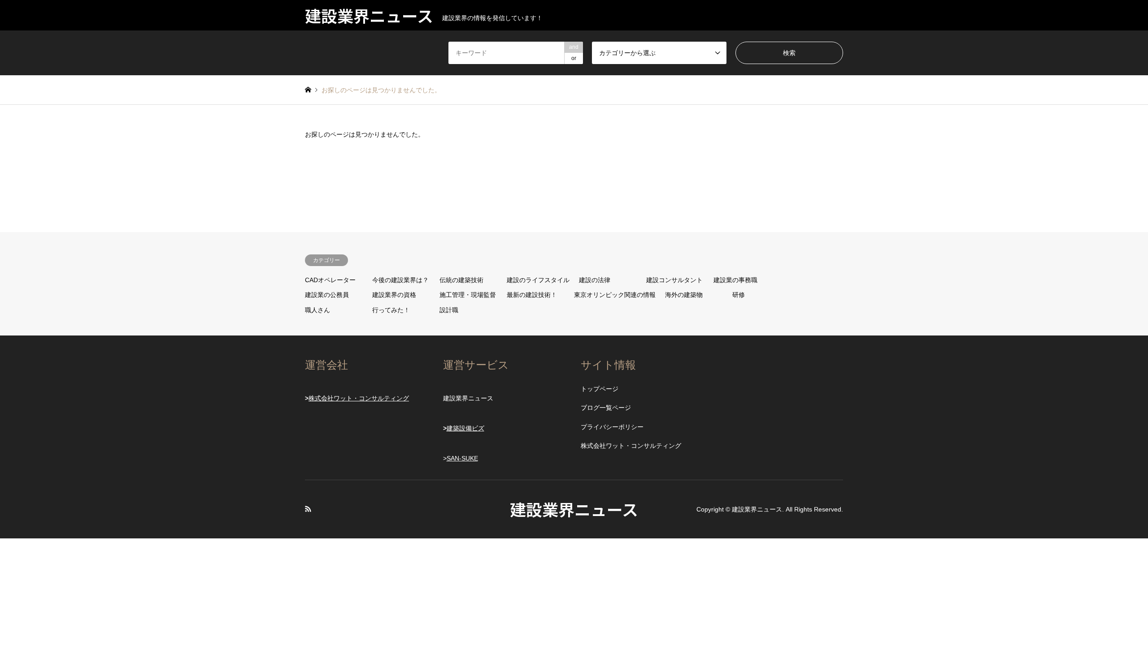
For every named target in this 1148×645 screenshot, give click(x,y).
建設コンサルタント (674, 280)
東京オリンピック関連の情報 (615, 294)
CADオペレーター (330, 280)
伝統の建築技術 (461, 280)
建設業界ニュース (574, 508)
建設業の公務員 (327, 294)
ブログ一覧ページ (606, 407)
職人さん (317, 310)
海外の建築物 (684, 294)
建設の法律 (594, 280)
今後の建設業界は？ (400, 280)
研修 (738, 294)
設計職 (448, 310)
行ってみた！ (391, 310)
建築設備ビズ (465, 428)
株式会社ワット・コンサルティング (359, 398)
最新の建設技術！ (532, 294)
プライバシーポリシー (612, 426)
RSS (308, 509)
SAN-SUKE (462, 458)
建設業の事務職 (735, 280)
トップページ (599, 388)
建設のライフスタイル (538, 280)
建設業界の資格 (394, 294)
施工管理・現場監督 (467, 294)
